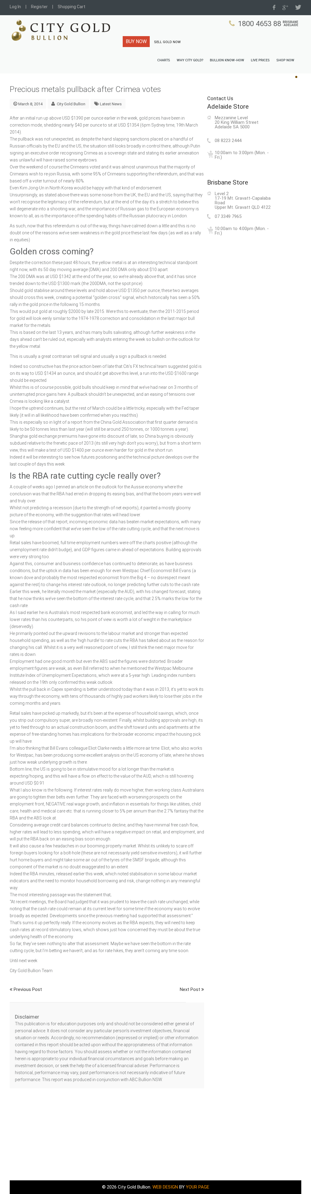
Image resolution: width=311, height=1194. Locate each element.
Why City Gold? (190, 60)
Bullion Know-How (227, 60)
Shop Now (285, 60)
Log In (15, 6)
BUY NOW (136, 41)
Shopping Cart (71, 6)
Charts (163, 60)
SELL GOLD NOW (167, 42)
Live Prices (260, 60)
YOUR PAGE (197, 1187)
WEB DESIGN (165, 1187)
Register (39, 6)
